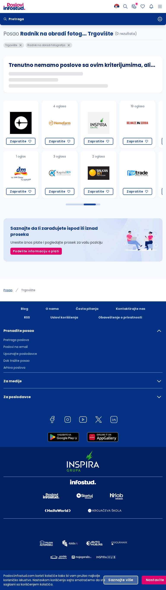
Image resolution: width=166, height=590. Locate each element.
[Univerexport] (143, 174)
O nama (52, 309)
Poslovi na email (15, 347)
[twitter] (98, 420)
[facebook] (52, 420)
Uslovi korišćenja (64, 317)
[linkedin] (114, 420)
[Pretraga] (125, 6)
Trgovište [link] (28, 290)
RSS (27, 317)
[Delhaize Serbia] (104, 124)
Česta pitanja (87, 309)
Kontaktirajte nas (130, 309)
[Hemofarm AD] (26, 124)
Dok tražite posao (16, 361)
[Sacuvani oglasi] (142, 6)
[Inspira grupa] (65, 124)
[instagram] (67, 420)
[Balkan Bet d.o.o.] (65, 174)
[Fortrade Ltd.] (104, 174)
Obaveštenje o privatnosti (120, 317)
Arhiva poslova (14, 367)
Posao (8, 290)
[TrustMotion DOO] (143, 124)
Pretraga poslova (16, 340)
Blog (24, 309)
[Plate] (134, 6)
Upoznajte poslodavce (20, 354)
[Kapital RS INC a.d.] (26, 174)
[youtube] (83, 420)
